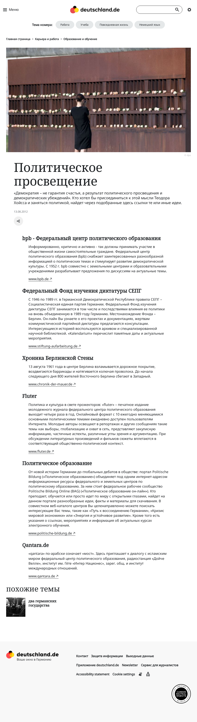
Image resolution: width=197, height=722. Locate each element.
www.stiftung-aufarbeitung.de (53, 346)
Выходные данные (140, 656)
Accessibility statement (92, 674)
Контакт (82, 656)
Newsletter (130, 665)
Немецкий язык (149, 24)
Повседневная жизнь (114, 24)
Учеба (84, 24)
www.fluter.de (39, 451)
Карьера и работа (47, 39)
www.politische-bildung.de (50, 533)
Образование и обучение (80, 39)
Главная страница (18, 39)
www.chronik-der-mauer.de (50, 384)
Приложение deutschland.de (97, 665)
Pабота (64, 24)
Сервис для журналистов (159, 665)
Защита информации (107, 656)
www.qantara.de (41, 576)
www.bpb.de (38, 279)
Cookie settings (124, 674)
